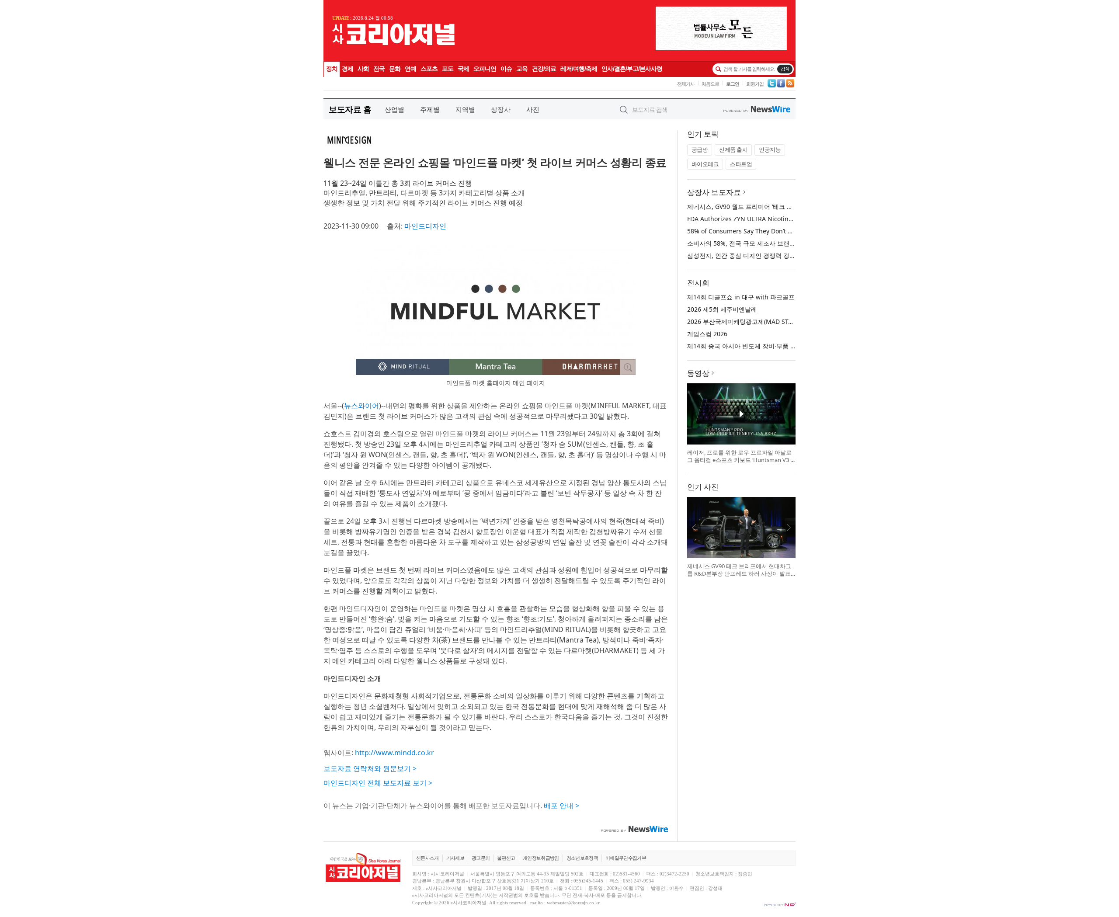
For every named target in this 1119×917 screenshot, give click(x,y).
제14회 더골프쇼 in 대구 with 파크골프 (741, 297)
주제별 (430, 109)
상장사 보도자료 (714, 192)
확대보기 (628, 367)
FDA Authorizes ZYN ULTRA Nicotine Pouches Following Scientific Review (792, 219)
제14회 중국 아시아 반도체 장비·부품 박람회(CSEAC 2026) (767, 346)
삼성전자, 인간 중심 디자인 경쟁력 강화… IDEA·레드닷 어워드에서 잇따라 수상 (795, 255)
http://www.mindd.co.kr (394, 752)
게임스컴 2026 (707, 334)
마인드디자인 (425, 226)
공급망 (700, 149)
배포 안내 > (561, 805)
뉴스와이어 (361, 405)
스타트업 (741, 164)
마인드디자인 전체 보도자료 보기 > (377, 783)
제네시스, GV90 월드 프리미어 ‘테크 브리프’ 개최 (753, 206)
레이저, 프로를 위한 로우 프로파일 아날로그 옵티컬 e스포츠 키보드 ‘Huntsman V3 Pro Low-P (740, 460)
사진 (532, 109)
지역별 (465, 109)
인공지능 (770, 149)
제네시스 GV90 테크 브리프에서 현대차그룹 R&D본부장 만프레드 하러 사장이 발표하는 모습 (739, 573)
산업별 (394, 109)
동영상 (698, 373)
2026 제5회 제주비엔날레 (722, 309)
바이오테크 (705, 164)
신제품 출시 (733, 149)
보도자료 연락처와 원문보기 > (370, 768)
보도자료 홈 (350, 109)
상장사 (501, 109)
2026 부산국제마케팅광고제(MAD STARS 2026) (752, 321)
